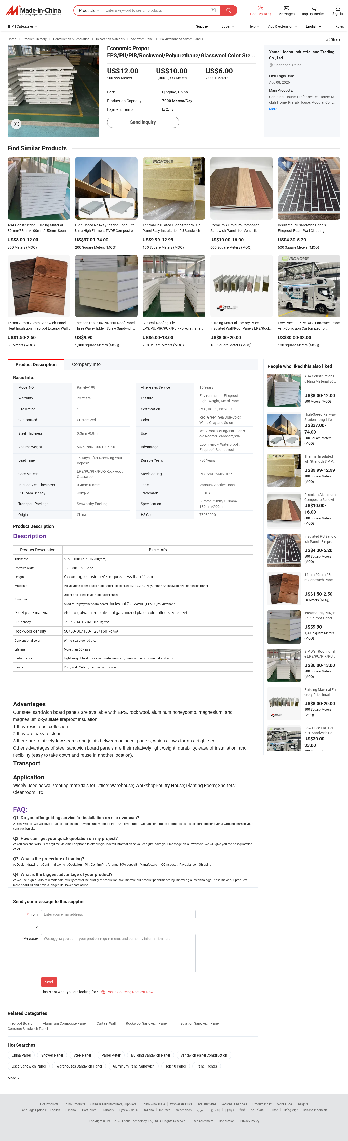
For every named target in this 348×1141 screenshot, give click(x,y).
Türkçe (273, 1110)
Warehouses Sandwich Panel (79, 1066)
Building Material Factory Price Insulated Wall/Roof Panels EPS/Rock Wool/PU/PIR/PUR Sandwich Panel (320, 692)
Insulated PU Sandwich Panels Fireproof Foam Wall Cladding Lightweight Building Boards (320, 539)
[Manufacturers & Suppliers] (33, 10)
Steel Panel (82, 1055)
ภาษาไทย (257, 1110)
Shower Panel (52, 1055)
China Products (74, 1104)
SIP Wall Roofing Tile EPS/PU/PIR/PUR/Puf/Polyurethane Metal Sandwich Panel (319, 654)
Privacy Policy (249, 1121)
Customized (86, 419)
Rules (339, 26)
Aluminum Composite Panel (64, 1023)
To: (36, 926)
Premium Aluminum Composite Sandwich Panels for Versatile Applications (320, 497)
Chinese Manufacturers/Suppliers (113, 1104)
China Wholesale (153, 1104)
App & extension (280, 26)
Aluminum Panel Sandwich (134, 1066)
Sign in (337, 13)
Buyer (226, 26)
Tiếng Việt (290, 1110)
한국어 (215, 1110)
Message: (30, 938)
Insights (302, 1104)
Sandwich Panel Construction (204, 1055)
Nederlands (184, 1110)
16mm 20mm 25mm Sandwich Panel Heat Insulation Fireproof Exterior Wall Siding (320, 577)
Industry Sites (206, 1104)
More (273, 108)
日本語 (229, 1110)
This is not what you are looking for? (69, 991)
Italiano (148, 1110)
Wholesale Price (181, 1104)
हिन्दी (242, 1110)
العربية (201, 1110)
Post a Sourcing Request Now (127, 991)
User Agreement (202, 1121)
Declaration (227, 1121)
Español (71, 1110)
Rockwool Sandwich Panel (146, 1023)
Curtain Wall (106, 1023)
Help (252, 26)
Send (49, 981)
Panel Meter (111, 1055)
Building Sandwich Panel (150, 1055)
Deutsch (164, 1110)
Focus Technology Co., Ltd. (140, 1121)
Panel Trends (206, 1066)
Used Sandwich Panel (29, 1066)
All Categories (23, 26)
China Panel (21, 1055)
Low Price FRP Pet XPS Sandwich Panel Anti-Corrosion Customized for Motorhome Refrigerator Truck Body (320, 730)
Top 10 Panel (175, 1066)
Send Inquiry (143, 122)
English (55, 1110)
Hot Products (49, 1104)
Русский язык (128, 1110)
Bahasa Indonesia (315, 1110)
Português (89, 1110)
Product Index (262, 1104)
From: (32, 914)
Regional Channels (234, 1104)
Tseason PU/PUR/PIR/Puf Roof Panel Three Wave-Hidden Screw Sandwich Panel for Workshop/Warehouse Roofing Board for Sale (320, 615)
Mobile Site (284, 1104)
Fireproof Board (20, 1023)
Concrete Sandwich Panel (28, 1028)
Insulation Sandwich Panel (198, 1023)
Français (108, 1110)
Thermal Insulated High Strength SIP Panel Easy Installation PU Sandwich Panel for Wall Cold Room (320, 459)
